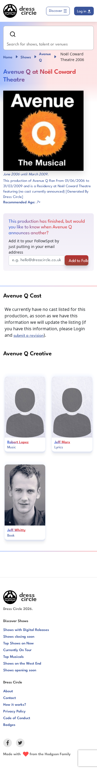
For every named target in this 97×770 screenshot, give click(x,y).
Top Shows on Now (18, 643)
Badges (9, 725)
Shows (25, 57)
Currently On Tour (17, 650)
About (8, 691)
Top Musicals (13, 657)
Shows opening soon (19, 670)
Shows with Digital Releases (26, 630)
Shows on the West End (22, 663)
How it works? (14, 705)
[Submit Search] (12, 34)
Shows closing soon (18, 636)
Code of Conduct (16, 718)
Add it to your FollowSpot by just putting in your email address (34, 246)
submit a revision (28, 336)
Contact (9, 698)
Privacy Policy (14, 711)
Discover (55, 11)
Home (7, 57)
